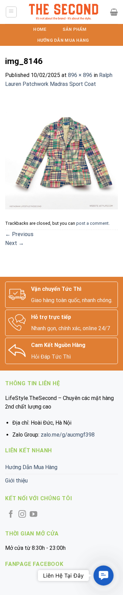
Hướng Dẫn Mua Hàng (63, 40)
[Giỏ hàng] (114, 12)
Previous (19, 234)
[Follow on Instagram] (22, 514)
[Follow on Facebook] (11, 514)
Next (14, 243)
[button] (103, 575)
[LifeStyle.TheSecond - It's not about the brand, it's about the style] (64, 12)
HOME (39, 29)
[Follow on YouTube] (33, 514)
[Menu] (11, 12)
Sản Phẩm (74, 29)
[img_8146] (61, 153)
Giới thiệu (16, 480)
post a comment (92, 223)
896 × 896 (80, 75)
